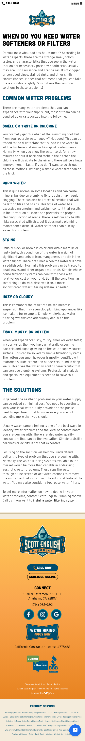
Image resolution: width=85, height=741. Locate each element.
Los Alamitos (21, 726)
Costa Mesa (64, 713)
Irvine (79, 717)
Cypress (5, 717)
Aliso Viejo (9, 713)
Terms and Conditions (35, 684)
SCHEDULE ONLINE (42, 577)
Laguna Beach (38, 721)
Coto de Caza (74, 713)
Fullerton (47, 717)
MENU (75, 3)
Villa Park (49, 734)
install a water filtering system (54, 500)
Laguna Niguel (61, 721)
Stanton (24, 734)
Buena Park (42, 713)
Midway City (31, 726)
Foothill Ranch (25, 717)
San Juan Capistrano (63, 730)
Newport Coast (65, 726)
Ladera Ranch (27, 721)
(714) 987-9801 (42, 605)
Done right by (37, 693)
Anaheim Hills (27, 713)
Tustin (31, 734)
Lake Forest (10, 726)
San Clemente (49, 730)
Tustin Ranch (39, 734)
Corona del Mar (53, 713)
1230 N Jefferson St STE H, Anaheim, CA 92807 (42, 596)
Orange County (10, 730)
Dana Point (14, 717)
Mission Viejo (41, 726)
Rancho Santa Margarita (34, 730)
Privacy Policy (53, 684)
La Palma (17, 721)
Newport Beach (53, 726)
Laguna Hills (49, 721)
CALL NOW (12, 3)
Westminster (58, 734)
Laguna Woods (72, 721)
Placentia (20, 730)
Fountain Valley (36, 717)
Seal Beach (16, 734)
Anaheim (17, 713)
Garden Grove (56, 717)
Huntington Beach (69, 717)
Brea (35, 713)
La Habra (9, 721)
